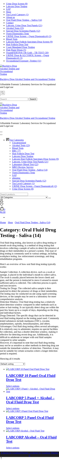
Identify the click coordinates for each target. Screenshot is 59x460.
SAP (8, 9)
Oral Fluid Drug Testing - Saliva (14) (30, 170)
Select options (12, 386)
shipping (16, 178)
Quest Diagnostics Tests (17, 33)
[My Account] (1, 201)
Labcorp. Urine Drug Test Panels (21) (24, 25)
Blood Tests (11, 39)
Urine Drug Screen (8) (17, 3)
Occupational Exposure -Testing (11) (23, 61)
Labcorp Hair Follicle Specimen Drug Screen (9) (29, 41)
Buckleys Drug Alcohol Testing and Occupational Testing (27, 79)
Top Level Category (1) (17, 14)
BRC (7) (16, 151)
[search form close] (1, 102)
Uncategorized (19, 142)
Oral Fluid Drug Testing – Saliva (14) (24, 20)
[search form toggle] (2, 93)
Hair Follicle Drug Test (17, 44)
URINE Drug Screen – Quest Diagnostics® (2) (28, 36)
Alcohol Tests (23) (15, 28)
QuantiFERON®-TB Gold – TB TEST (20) (27, 52)
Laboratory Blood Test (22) (25, 164)
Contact (9, 22)
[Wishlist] (1, 205)
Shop (8, 12)
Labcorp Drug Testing (16, 6)
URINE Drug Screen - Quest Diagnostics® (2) (34, 186)
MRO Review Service (22, 167)
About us (10, 17)
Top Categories (16, 140)
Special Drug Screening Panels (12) (23, 31)
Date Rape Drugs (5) (16, 50)
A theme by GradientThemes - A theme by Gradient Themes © (29, 454)
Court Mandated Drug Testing (20, 47)
